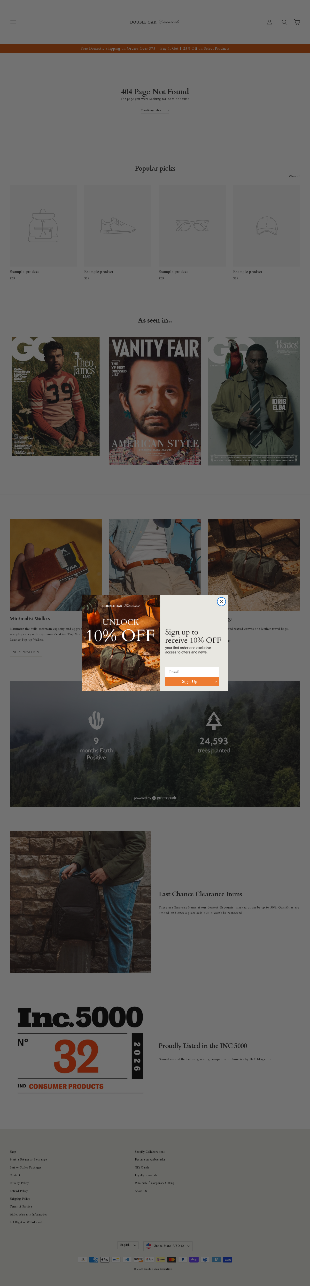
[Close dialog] (221, 601)
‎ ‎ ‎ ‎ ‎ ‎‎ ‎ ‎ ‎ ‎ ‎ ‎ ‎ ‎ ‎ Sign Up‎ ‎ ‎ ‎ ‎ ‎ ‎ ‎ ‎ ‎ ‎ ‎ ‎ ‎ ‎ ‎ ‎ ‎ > (192, 681)
